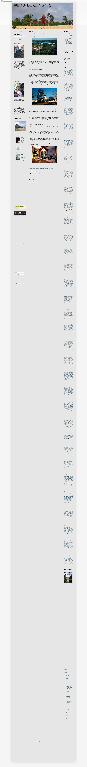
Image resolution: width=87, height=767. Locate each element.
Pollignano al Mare (66, 406)
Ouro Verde (67, 387)
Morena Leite (70, 364)
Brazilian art (66, 131)
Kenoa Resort (65, 328)
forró (67, 264)
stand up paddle (69, 517)
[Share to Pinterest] (36, 171)
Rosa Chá (66, 460)
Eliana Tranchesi (67, 236)
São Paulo (69, 474)
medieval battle (70, 357)
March (67, 716)
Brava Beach (68, 124)
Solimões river (71, 511)
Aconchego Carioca (66, 72)
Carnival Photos (67, 171)
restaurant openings (70, 428)
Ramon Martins (69, 423)
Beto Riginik (67, 115)
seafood (68, 501)
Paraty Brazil (65, 392)
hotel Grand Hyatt (66, 295)
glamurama (70, 280)
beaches (69, 112)
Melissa (65, 358)
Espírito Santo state (67, 240)
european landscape (69, 241)
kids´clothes (70, 328)
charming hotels (66, 184)
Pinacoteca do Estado (66, 402)
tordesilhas (68, 532)
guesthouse (70, 286)
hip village (70, 289)
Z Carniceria (70, 565)
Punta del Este (69, 420)
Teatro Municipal (69, 526)
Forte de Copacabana (66, 265)
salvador (65, 464)
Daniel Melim (70, 220)
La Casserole (71, 330)
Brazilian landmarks (70, 146)
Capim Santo (66, 162)
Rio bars (67, 436)
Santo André (65, 473)
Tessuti (65, 529)
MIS (69, 362)
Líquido (69, 341)
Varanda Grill (67, 547)
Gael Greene (65, 271)
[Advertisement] (20, 295)
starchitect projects (66, 518)
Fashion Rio (66, 249)
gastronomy (67, 277)
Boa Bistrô (66, 117)
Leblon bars (71, 334)
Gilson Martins (67, 279)
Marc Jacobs (70, 350)
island (71, 311)
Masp (71, 355)
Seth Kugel (66, 502)
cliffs (64, 201)
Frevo (72, 269)
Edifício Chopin (70, 234)
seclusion (71, 501)
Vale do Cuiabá (66, 545)
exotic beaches (70, 243)
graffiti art (71, 283)
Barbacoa (69, 106)
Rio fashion (69, 441)
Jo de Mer (67, 318)
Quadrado (69, 421)
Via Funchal (65, 548)
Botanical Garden (67, 122)
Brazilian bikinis (70, 132)
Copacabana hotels (70, 210)
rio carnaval (70, 437)
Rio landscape (66, 448)
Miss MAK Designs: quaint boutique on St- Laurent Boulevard (22, 148)
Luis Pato (65, 345)
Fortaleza (70, 264)
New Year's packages (68, 375)
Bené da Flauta (69, 113)
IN (20, 68)
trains (64, 533)
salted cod (69, 463)
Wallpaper (69, 555)
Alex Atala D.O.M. (69, 75)
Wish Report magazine (67, 563)
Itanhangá (65, 314)
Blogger (47, 758)
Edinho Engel (66, 235)
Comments (17, 274)
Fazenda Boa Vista (66, 250)
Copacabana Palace (68, 211)
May (67, 713)
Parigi (65, 393)
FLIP (70, 261)
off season (71, 378)
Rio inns (72, 447)
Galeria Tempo (70, 272)
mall (67, 348)
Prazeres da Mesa (18, 65)
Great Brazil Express (67, 284)
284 (68, 69)
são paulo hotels (69, 486)
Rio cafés (66, 437)
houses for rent (67, 297)
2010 (66, 672)
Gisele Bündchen (66, 280)
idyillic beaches (70, 299)
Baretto (72, 106)
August (67, 709)
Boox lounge (66, 121)
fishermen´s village (68, 258)
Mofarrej (72, 362)
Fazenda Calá (71, 250)
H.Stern (65, 287)
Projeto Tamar (65, 419)
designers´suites (69, 224)
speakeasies (67, 516)
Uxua (71, 543)
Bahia (68, 97)
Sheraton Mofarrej (66, 503)
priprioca (66, 417)
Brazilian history (69, 144)
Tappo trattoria (66, 525)
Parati (68, 391)
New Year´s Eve (66, 376)
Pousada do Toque (70, 412)
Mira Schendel (66, 362)
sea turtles (65, 501)
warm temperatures (69, 557)
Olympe (65, 381)
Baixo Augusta (70, 101)
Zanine (65, 566)
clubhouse (69, 202)
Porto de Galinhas (69, 408)
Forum (71, 265)
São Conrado (70, 473)
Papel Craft (66, 390)
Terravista (68, 527)
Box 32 (66, 123)
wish (71, 562)
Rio (70, 433)
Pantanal (71, 389)
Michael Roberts (69, 359)
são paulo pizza (70, 492)
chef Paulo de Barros (70, 190)
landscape (69, 333)
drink (71, 231)
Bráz (72, 124)
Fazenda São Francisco (67, 252)
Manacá (65, 349)
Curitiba (70, 218)
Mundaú (72, 365)
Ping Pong (71, 402)
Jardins (71, 317)
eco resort (68, 233)
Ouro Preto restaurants (70, 386)
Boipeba (65, 118)
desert (70, 222)
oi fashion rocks (67, 379)
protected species (71, 419)
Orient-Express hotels (47, 173)
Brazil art (66, 126)
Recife (71, 424)
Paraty (71, 391)
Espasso (71, 238)
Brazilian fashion (66, 140)
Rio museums (71, 448)
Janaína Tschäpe (69, 316)
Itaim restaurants (66, 313)
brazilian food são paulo (69, 141)
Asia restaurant (68, 91)
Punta (65, 420)
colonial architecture (67, 204)
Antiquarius (71, 84)
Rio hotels (71, 446)
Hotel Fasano (70, 294)
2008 (66, 721)
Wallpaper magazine (67, 556)
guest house (66, 286)
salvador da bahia (70, 464)
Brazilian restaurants (66, 148)
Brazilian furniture (66, 143)
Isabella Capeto (66, 310)
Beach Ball (70, 111)
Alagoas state (69, 73)
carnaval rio (65, 169)
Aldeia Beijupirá (66, 74)
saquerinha (65, 499)
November (67, 676)
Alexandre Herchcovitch (67, 77)
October (67, 678)
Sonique (66, 512)
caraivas (67, 164)
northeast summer (69, 377)
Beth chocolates (71, 114)
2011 (66, 670)
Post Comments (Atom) (36, 210)
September (67, 707)
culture (66, 218)
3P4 (70, 69)
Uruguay (68, 543)
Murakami (66, 366)
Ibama (71, 297)
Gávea (71, 277)
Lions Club (65, 341)
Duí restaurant (70, 232)
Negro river (66, 372)
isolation (65, 312)
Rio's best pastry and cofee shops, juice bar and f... (69, 690)
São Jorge (65, 474)
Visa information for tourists (68, 48)
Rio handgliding (66, 446)
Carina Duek (70, 164)
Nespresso (66, 373)
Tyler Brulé (68, 541)
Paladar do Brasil (67, 389)
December (67, 675)
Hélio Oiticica (65, 288)
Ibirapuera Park (70, 298)
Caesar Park (70, 155)
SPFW (65, 517)
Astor (72, 92)
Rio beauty (71, 436)
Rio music (66, 449)
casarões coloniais (70, 175)
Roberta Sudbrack (66, 458)
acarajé (70, 71)
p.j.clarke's (71, 388)
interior (66, 304)
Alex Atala (71, 74)
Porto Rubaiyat (67, 410)
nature (72, 371)
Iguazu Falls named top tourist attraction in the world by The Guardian (41, 168)
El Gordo (70, 235)
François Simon (66, 267)
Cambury (65, 160)
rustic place (68, 461)
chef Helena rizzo (67, 188)
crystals (72, 217)
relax (72, 427)
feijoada (65, 253)
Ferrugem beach (66, 256)
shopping (67, 504)
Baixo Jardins (66, 102)
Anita (68, 83)
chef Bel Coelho (69, 185)
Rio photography (70, 449)
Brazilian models (68, 147)
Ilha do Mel (66, 302)
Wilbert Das (69, 560)
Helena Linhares (69, 287)
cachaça (72, 154)
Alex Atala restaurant (67, 76)
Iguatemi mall (66, 301)
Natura (65, 371)
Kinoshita (65, 329)
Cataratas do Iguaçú (70, 178)
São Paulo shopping (68, 496)
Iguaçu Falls (71, 300)
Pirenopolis (68, 404)
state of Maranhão (70, 519)
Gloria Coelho (66, 281)
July (66, 710)
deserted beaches (66, 223)
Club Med (68, 201)
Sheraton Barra (70, 502)
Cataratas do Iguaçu (36, 173)
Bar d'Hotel (68, 105)
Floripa (70, 262)
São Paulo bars (70, 478)
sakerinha (65, 463)
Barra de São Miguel (67, 109)
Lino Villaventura (69, 340)
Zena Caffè (68, 566)
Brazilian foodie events (68, 142)
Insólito (65, 303)
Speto (71, 516)
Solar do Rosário (66, 511)
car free (65, 163)
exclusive (65, 242)
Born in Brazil (71, 121)
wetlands (65, 559)
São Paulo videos (70, 498)
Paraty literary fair (70, 392)
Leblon (68, 334)
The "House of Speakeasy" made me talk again (22, 140)
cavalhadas (66, 179)
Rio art (68, 434)
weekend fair (70, 558)
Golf (68, 283)
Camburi (71, 159)
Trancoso (69, 533)
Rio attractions (70, 435)
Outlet (68, 388)
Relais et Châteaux (67, 427)
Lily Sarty (65, 340)
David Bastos (66, 222)
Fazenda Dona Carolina (68, 251)
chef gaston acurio (70, 187)
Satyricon (70, 499)
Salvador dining (67, 465)
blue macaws (71, 116)
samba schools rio (67, 467)
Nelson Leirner (71, 372)
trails (71, 532)
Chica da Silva (70, 192)
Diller (72, 227)
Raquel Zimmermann (66, 424)
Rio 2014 (65, 434)
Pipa (69, 403)
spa (64, 516)
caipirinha (70, 157)
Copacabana (66, 209)
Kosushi (69, 329)
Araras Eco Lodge (69, 87)
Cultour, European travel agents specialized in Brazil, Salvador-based (68, 42)
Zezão (71, 566)
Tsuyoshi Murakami (67, 540)
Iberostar (65, 298)
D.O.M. (68, 219)
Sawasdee (65, 500)
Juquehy (67, 324)
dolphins (68, 231)
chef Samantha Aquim (68, 191)
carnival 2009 (71, 169)
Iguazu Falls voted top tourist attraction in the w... (69, 684)
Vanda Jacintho (68, 546)
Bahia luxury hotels (70, 99)
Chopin (71, 193)
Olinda (65, 380)
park (67, 393)
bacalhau (65, 97)
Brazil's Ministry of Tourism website (68, 33)
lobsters (68, 344)
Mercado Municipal (69, 358)
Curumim (65, 219)
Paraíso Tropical (71, 390)
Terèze (64, 527)
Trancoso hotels (66, 534)
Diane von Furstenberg (67, 227)
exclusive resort (69, 242)
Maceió (68, 347)
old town (71, 379)
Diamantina (70, 226)
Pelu (64, 397)
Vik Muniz (70, 548)
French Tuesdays (71, 268)
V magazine (65, 544)
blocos (71, 115)
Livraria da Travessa (69, 342)
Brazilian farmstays (69, 139)
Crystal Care (68, 217)
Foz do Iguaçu (65, 266)
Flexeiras (65, 261)
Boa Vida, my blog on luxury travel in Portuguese (68, 39)
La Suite (72, 331)
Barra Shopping (70, 110)
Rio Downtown (69, 440)
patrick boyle (66, 394)
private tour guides (69, 418)
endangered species (66, 237)
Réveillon (68, 431)
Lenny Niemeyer (69, 339)
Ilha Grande (70, 302)
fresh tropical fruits (67, 269)
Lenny (65, 339)
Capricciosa (70, 162)
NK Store (70, 376)
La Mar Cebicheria (67, 331)
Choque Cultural (66, 194)
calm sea (70, 158)
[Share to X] (33, 171)
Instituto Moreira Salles (70, 303)
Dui (66, 232)
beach (67, 111)
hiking (67, 289)
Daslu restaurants (69, 221)
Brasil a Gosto (70, 123)
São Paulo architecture (67, 475)
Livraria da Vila (66, 343)
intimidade (70, 304)
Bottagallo (71, 122)
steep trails (65, 520)
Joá (71, 318)
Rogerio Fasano (70, 459)
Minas (68, 360)
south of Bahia (70, 513)
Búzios (72, 149)
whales (65, 560)
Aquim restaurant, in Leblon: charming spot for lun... (69, 701)
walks (64, 555)
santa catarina (70, 468)
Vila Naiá (65, 550)
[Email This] (31, 171)
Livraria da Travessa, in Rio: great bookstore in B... (69, 704)
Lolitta (71, 344)
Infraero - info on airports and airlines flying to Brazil (69, 36)
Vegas (71, 547)
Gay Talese (65, 278)
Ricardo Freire (66, 433)
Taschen (70, 525)
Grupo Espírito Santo (70, 285)
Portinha (69, 407)
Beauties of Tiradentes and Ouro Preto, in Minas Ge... (69, 693)
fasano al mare (68, 246)
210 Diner (65, 69)
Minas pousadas (70, 361)
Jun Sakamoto (71, 323)
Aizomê (65, 73)
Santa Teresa (66, 469)
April (67, 715)
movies (69, 365)
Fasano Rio (65, 248)
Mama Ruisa (70, 348)
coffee (72, 202)
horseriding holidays (66, 293)
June (67, 712)
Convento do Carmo (67, 208)
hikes (64, 289)
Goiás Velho (67, 282)
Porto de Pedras (66, 409)
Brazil (66, 125)
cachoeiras (66, 155)
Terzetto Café (70, 528)
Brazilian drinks (66, 138)
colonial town (68, 205)
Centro (65, 180)
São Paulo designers (70, 481)
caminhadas (70, 161)
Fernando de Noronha (66, 254)
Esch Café (67, 238)
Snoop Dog (65, 509)
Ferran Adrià (70, 255)
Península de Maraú (69, 397)
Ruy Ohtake (70, 462)
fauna (71, 249)
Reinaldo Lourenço (66, 425)
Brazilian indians (66, 145)
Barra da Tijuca (70, 107)
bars (64, 111)
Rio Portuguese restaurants (67, 452)
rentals (66, 428)
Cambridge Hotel (66, 159)
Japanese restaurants (66, 317)
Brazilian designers (69, 137)
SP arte (67, 515)
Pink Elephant (66, 403)
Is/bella (71, 309)
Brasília (65, 124)
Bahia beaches (66, 98)
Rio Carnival (66, 438)
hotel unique (71, 296)
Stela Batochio (70, 520)
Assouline (69, 92)
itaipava (71, 313)
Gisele (71, 279)
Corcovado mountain (70, 212)
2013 (66, 667)
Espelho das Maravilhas (67, 239)
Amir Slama (68, 81)
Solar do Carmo (70, 510)
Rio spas (70, 454)
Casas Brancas (67, 176)
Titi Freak (71, 530)
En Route (20, 67)
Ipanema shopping (66, 309)
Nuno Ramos (65, 378)
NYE (68, 378)
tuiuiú (72, 540)
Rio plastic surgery (69, 451)
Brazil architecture (70, 125)
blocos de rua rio (66, 116)
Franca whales (70, 266)
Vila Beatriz (65, 549)
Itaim (71, 312)
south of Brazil (66, 514)
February (67, 718)
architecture (65, 88)
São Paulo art (66, 476)
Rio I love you (67, 447)
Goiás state (71, 281)
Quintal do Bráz (66, 422)
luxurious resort (66, 346)
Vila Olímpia (70, 551)
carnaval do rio (70, 168)
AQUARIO (68, 86)
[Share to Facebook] (35, 171)
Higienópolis (70, 288)
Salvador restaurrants (70, 466)
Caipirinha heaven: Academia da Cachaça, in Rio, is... (69, 698)
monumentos (65, 364)
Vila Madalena (70, 549)
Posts (17, 272)
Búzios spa (65, 153)
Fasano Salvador (71, 248)
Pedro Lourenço (70, 396)
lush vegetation (70, 345)
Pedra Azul (66, 395)
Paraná (51, 173)
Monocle (70, 363)
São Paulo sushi (68, 497)
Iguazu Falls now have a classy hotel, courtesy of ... (69, 680)
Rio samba (71, 453)
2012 (66, 669)
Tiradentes (67, 530)
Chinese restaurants (66, 193)
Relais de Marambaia (70, 426)
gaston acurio (70, 274)
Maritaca (68, 355)
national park (69, 370)
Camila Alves (70, 160)
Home (45, 208)
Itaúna (68, 314)
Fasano (71, 244)
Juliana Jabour (66, 323)
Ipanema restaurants (67, 307)
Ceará (70, 179)
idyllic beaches (66, 300)
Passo (72, 393)
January (67, 719)
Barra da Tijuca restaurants (68, 108)
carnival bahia (71, 170)
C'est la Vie (69, 153)
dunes (64, 233)
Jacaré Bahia (71, 314)
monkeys (66, 363)
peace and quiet (71, 394)
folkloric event (66, 263)
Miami (65, 359)
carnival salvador (68, 172)
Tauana (65, 526)
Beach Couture (65, 112)
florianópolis (66, 262)
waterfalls (65, 558)
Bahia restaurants (67, 100)
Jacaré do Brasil (67, 315)
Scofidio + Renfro (69, 500)
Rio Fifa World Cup (70, 442)
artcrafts (71, 89)
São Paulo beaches (67, 479)
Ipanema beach (70, 305)
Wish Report (22, 64)
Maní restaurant (69, 349)
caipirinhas (65, 158)
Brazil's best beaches (70, 129)
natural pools (68, 371)
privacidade (70, 417)
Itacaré (68, 312)
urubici (65, 543)
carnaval (65, 168)
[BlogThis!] (32, 171)
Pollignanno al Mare (69, 405)
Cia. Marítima (70, 196)
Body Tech (70, 117)
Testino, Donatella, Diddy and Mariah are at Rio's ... (69, 687)
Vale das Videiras (70, 544)
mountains (65, 365)
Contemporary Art (69, 207)
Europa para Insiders (19, 154)
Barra (65, 107)
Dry (64, 232)
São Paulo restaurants (68, 494)
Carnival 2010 (66, 170)
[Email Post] (30, 173)
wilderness (65, 561)
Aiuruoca (71, 72)
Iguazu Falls (41, 173)
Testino (68, 529)
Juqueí (69, 325)
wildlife (70, 561)
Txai (65, 541)
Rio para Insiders (20, 132)
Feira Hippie (69, 253)
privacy (65, 418)
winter (68, 562)
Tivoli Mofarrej (67, 531)
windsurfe (65, 562)
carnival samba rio (67, 173)
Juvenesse (70, 327)
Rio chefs (69, 439)
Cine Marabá (70, 200)
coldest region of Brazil (68, 203)
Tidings (22, 68)
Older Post (58, 208)
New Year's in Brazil (69, 374)
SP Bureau (70, 515)
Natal (64, 370)
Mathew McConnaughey (67, 356)
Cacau (68, 154)
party (69, 393)
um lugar (70, 542)
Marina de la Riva (66, 354)
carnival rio (71, 171)
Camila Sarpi (66, 161)
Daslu (65, 221)
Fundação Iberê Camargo (68, 270)
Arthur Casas (66, 90)
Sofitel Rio (69, 509)
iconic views (65, 299)
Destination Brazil (66, 225)
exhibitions (65, 243)
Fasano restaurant (69, 247)
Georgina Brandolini (70, 278)
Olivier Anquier (70, 380)
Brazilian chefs (68, 133)
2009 (66, 673)
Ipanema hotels (68, 306)
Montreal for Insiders (19, 145)
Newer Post (31, 208)
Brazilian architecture (68, 130)
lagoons (66, 332)
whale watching (70, 559)
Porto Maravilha (71, 409)
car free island (68, 163)
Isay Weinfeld (67, 311)
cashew (68, 177)
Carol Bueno (68, 174)
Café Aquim (66, 156)
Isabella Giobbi (71, 310)
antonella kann (67, 85)
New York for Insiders (19, 137)
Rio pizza (66, 450)
